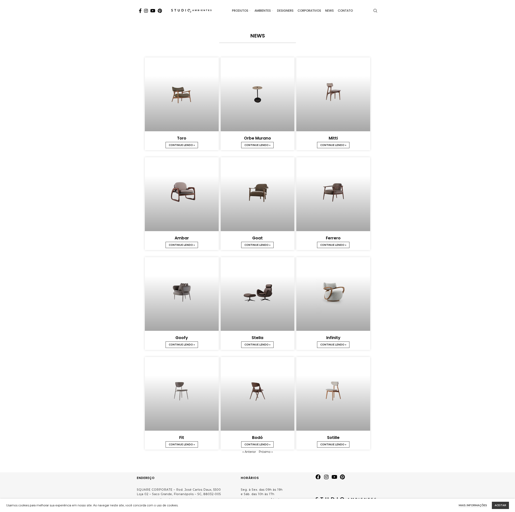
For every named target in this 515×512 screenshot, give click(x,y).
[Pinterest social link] (160, 10)
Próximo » (266, 452)
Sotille (333, 437)
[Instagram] (328, 478)
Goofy (181, 337)
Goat (257, 238)
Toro (181, 138)
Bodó (257, 437)
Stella (257, 337)
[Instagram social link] (146, 10)
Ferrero (333, 238)
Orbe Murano (257, 138)
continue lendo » (182, 145)
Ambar (182, 238)
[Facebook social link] (140, 10)
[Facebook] (320, 478)
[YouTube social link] (153, 10)
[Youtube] (336, 478)
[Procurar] (375, 11)
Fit (181, 437)
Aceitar (500, 505)
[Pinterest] (344, 478)
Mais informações (473, 505)
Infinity (333, 337)
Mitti (333, 138)
